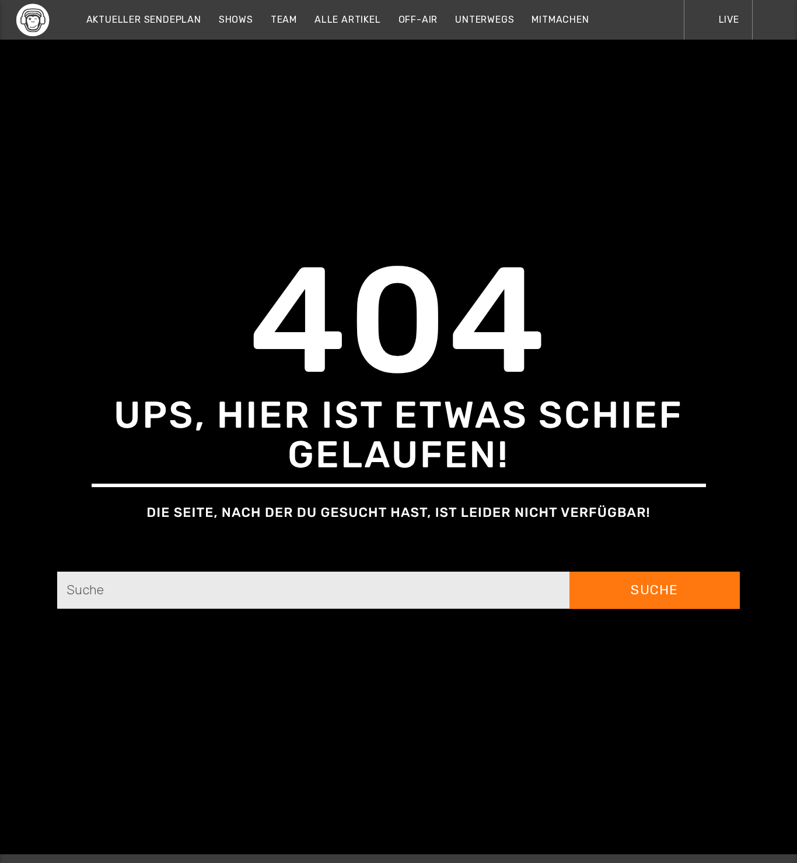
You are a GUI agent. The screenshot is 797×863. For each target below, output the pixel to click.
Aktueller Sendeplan (143, 19)
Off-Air (418, 19)
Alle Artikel (347, 19)
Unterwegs (484, 19)
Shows (236, 19)
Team (284, 19)
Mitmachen (560, 19)
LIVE (727, 19)
